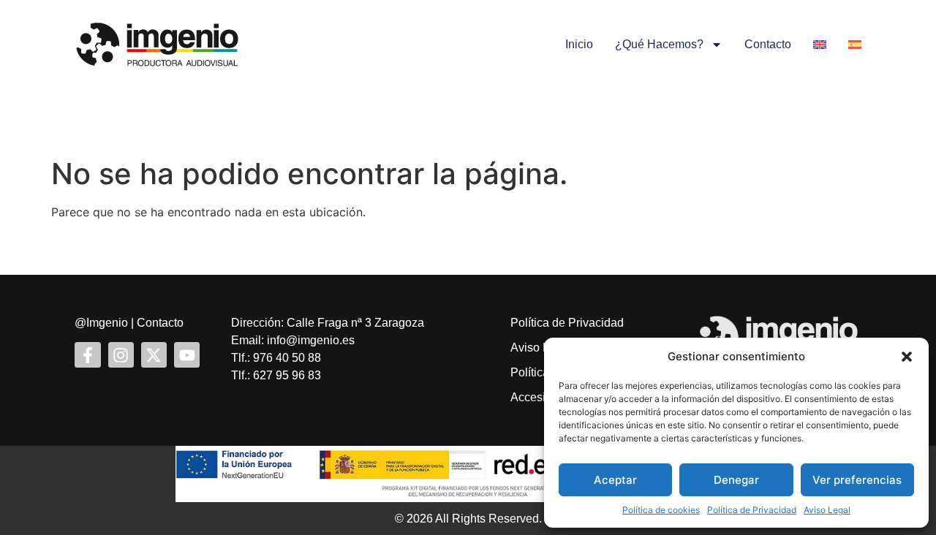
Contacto (767, 44)
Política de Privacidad (751, 509)
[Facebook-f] (87, 355)
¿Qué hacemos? (659, 44)
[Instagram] (121, 355)
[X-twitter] (154, 355)
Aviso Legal (827, 509)
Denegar (736, 480)
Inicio (579, 44)
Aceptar (615, 480)
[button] (906, 356)
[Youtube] (187, 355)
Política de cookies (661, 509)
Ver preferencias (857, 480)
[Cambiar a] (819, 44)
